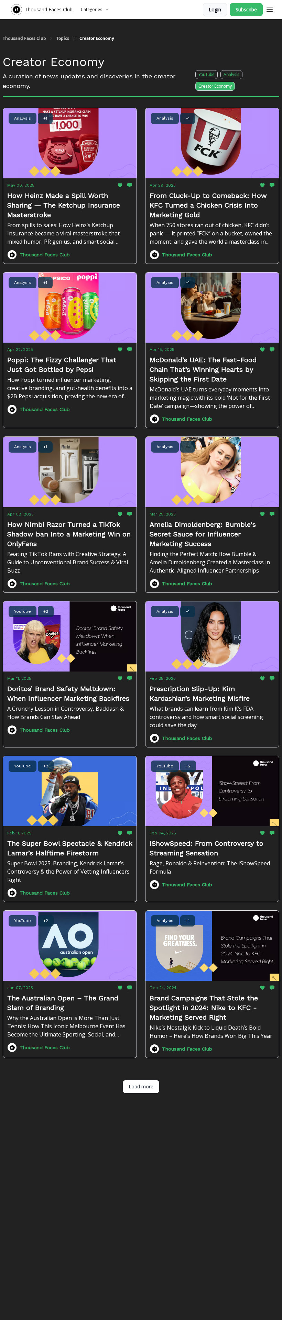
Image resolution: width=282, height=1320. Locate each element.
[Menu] (269, 8)
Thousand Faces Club (24, 38)
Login (215, 9)
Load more (141, 1086)
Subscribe (246, 9)
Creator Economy (215, 86)
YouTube (206, 74)
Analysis (231, 74)
